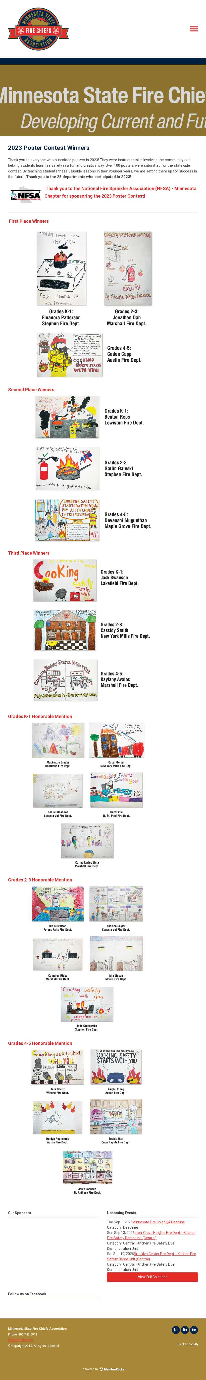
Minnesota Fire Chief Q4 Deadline (158, 1222)
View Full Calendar (152, 1277)
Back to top (186, 1344)
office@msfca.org (20, 1340)
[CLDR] (38, 49)
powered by (91, 1369)
